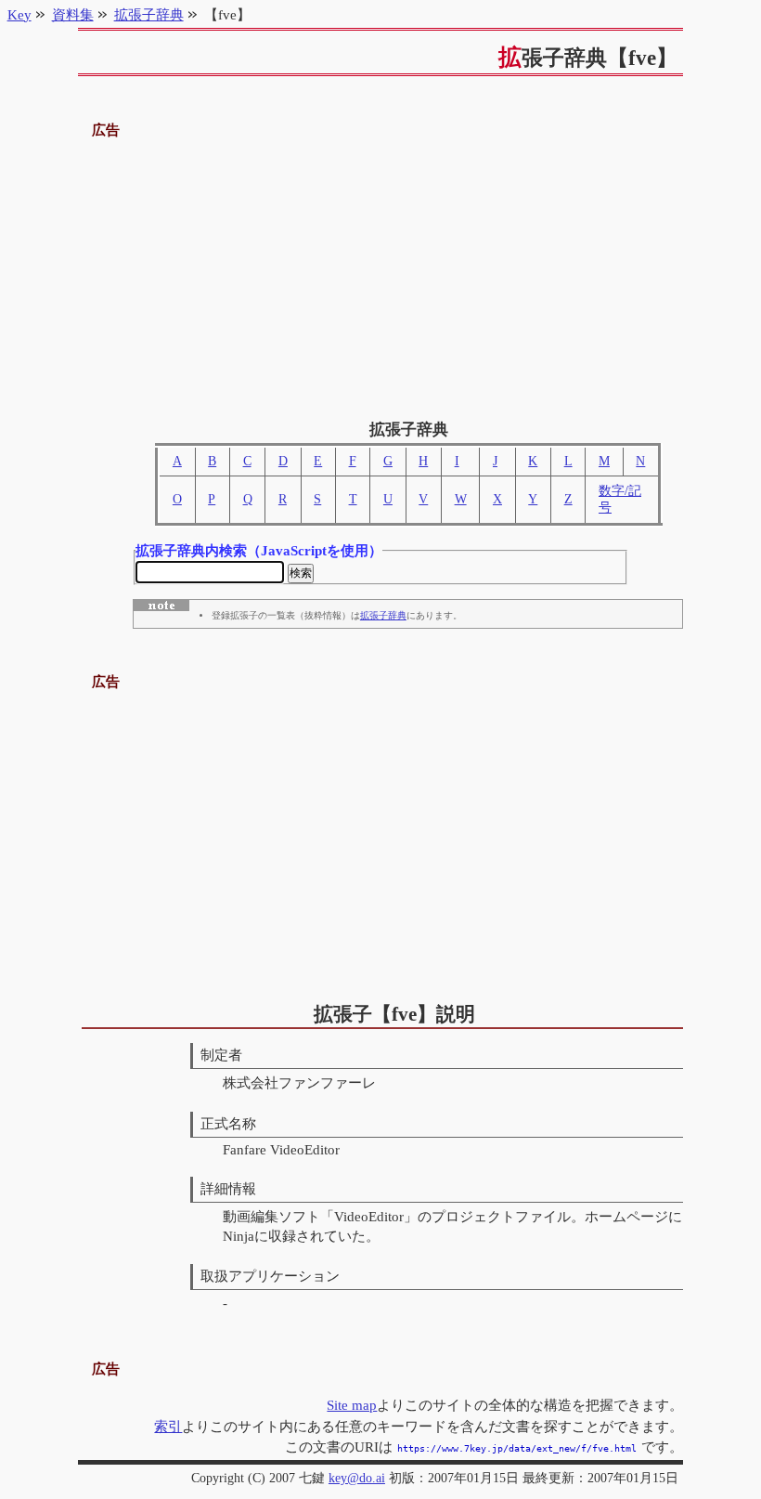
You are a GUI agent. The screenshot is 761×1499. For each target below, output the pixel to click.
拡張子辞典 (383, 615)
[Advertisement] (381, 272)
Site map (352, 1405)
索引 (168, 1426)
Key (19, 14)
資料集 (73, 14)
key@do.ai (357, 1478)
